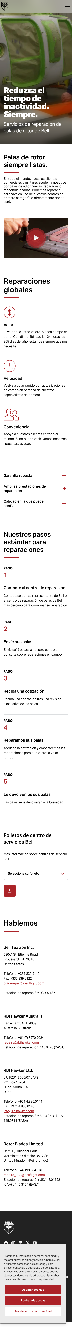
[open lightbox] (36, 238)
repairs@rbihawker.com (21, 1042)
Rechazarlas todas (33, 1300)
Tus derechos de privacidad (33, 1311)
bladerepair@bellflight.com (24, 983)
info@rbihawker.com (19, 1111)
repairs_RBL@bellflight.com (24, 1175)
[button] (67, 6)
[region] (33, 1284)
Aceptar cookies (33, 1289)
